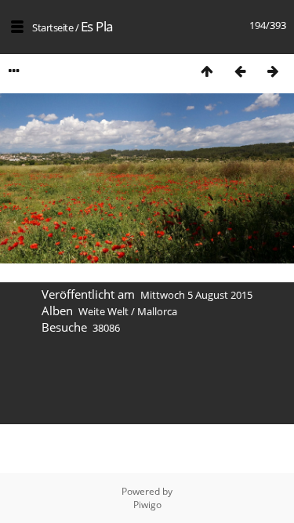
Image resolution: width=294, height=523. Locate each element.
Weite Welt (103, 311)
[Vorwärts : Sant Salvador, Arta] (272, 71)
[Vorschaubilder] (207, 71)
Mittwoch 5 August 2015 (196, 295)
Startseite (52, 27)
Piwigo (147, 504)
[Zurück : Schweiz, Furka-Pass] (239, 71)
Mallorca (157, 311)
